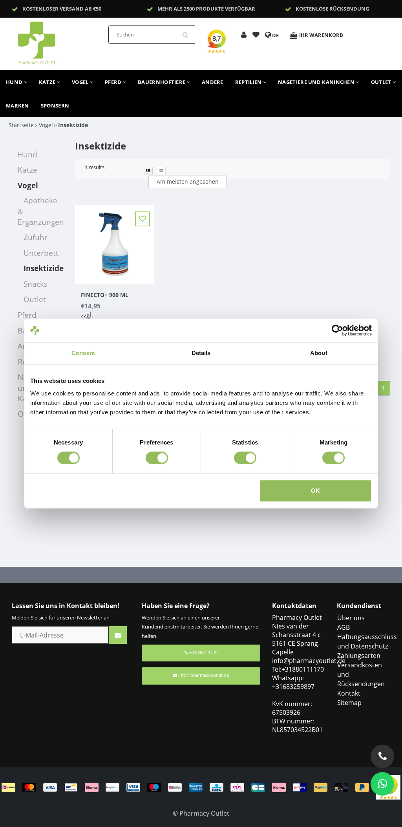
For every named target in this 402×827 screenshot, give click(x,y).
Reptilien (249, 82)
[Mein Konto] (244, 35)
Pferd (114, 82)
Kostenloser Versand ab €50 (61, 8)
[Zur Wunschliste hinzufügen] (255, 35)
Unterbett (41, 253)
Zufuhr (36, 237)
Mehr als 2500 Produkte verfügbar (206, 8)
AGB (343, 627)
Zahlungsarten (358, 655)
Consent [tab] (83, 353)
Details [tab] (201, 353)
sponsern (55, 105)
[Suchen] (188, 32)
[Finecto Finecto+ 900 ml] (114, 240)
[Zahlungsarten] (189, 786)
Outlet (382, 82)
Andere (212, 82)
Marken (17, 105)
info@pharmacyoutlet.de (203, 675)
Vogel (81, 82)
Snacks (36, 284)
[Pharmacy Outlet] (57, 40)
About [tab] (318, 353)
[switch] (157, 458)
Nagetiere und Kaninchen (317, 82)
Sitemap (349, 702)
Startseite (21, 125)
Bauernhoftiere (162, 82)
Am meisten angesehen (188, 181)
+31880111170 (202, 652)
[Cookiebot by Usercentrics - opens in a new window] (337, 330)
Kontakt (348, 693)
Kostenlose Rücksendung (332, 8)
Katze (48, 82)
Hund (15, 82)
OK (315, 490)
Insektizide (73, 125)
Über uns (351, 618)
